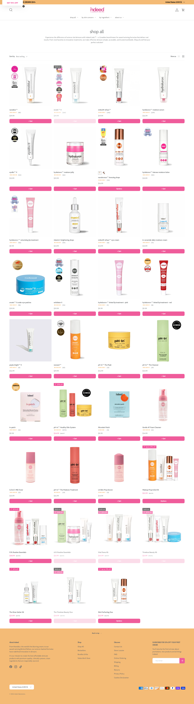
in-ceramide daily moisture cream (154, 240)
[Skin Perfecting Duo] (119, 587)
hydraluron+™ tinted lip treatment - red (157, 302)
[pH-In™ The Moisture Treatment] (75, 465)
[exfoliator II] (75, 278)
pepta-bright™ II (15, 365)
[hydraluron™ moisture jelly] (75, 148)
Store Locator (119, 650)
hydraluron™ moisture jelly (64, 172)
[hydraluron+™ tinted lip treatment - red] (163, 278)
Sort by (12, 56)
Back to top (96, 633)
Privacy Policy (119, 674)
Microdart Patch (104, 427)
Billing (116, 666)
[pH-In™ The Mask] (119, 340)
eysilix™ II (13, 172)
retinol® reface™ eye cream (108, 240)
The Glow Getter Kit (16, 612)
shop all (73, 17)
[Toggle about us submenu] (123, 17)
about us (118, 17)
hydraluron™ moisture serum (153, 110)
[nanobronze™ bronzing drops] (119, 148)
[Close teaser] (23, 6)
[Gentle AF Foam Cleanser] (163, 403)
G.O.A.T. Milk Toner (16, 490)
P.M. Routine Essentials (17, 552)
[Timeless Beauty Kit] (163, 528)
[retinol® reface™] (119, 85)
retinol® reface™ (104, 110)
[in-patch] (30, 403)
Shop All (81, 647)
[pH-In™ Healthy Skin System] (75, 403)
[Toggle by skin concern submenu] (95, 17)
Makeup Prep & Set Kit (150, 490)
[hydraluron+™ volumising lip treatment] (30, 215)
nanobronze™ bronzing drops (109, 177)
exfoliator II (58, 302)
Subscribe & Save (84, 658)
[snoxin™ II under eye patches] (30, 278)
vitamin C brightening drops (64, 240)
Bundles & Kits (83, 654)
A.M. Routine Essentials (62, 552)
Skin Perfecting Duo (105, 612)
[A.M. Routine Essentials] (75, 528)
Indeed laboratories (19, 694)
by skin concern (88, 17)
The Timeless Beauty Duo (63, 612)
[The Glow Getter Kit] (30, 587)
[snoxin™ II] (75, 85)
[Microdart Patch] (119, 403)
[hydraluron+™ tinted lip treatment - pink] (119, 278)
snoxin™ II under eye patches (20, 302)
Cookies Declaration (121, 678)
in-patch (12, 427)
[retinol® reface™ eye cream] (119, 215)
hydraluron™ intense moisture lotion (156, 172)
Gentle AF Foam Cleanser (151, 427)
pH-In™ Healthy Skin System (65, 427)
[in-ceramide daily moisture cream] (163, 215)
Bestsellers (82, 650)
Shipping (117, 662)
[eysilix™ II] (30, 148)
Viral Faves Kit (103, 552)
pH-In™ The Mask (104, 365)
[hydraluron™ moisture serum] (163, 85)
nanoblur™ (13, 110)
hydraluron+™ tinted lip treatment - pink (113, 302)
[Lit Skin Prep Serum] (119, 465)
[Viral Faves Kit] (119, 528)
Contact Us (118, 647)
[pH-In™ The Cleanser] (163, 340)
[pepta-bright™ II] (30, 340)
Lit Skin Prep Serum (105, 490)
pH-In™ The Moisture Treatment (66, 490)
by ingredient (104, 17)
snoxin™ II (58, 110)
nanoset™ (57, 365)
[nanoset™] (75, 340)
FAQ (115, 654)
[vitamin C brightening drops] (75, 215)
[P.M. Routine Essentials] (30, 528)
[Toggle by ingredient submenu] (111, 17)
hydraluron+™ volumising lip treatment (23, 240)
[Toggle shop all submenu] (77, 17)
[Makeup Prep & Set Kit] (163, 465)
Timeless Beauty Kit (149, 552)
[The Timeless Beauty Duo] (75, 587)
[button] (183, 10)
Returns (117, 670)
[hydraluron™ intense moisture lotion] (163, 148)
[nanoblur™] (30, 85)
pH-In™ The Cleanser (150, 365)
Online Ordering (120, 658)
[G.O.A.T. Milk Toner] (30, 465)
